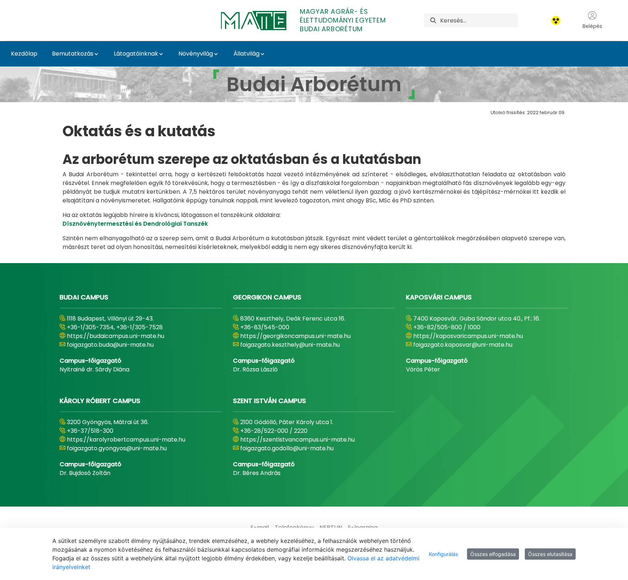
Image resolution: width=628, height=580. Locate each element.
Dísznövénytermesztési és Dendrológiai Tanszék (135, 223)
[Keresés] (433, 20)
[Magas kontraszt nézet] (556, 20)
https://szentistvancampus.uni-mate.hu (297, 439)
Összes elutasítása (550, 554)
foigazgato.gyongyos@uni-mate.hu (117, 448)
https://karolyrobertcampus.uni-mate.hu (126, 439)
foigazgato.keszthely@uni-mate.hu (290, 345)
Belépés (592, 26)
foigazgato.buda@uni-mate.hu (110, 345)
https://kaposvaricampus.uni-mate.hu (468, 336)
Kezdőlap (24, 53)
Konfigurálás (443, 554)
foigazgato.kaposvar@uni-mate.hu (462, 345)
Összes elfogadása (493, 554)
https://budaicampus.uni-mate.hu (115, 336)
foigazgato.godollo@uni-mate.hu (287, 448)
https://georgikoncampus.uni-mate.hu (295, 336)
